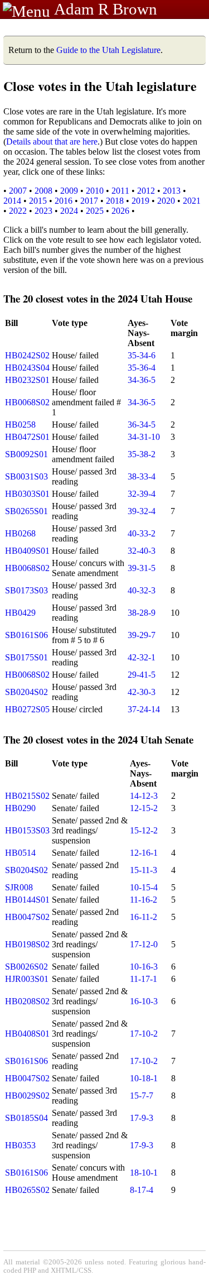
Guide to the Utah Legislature (108, 50)
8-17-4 (141, 1190)
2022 (18, 210)
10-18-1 (144, 1078)
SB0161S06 (26, 635)
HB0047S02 (27, 917)
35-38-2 (141, 454)
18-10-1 (144, 1172)
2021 (192, 200)
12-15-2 (144, 808)
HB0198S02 (27, 944)
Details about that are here (52, 141)
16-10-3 (144, 1001)
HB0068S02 (27, 402)
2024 (69, 210)
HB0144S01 (27, 899)
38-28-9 (141, 612)
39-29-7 (141, 635)
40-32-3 (141, 590)
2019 (140, 200)
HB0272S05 (27, 709)
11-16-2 (143, 899)
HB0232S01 (27, 380)
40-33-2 (141, 533)
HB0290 (20, 808)
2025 (95, 210)
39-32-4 (141, 511)
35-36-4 (141, 367)
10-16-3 (144, 966)
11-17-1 (143, 979)
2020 (166, 200)
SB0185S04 (26, 1118)
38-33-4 (141, 476)
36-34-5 (141, 424)
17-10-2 (144, 1033)
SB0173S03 (26, 590)
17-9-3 (141, 1118)
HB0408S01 (27, 1033)
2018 (115, 200)
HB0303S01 (27, 494)
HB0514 (20, 852)
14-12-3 (144, 796)
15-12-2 (144, 830)
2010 (95, 190)
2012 (146, 190)
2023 (43, 210)
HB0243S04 (27, 367)
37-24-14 (144, 709)
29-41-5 (141, 674)
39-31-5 (141, 568)
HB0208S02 (27, 1001)
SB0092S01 (26, 454)
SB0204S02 (26, 692)
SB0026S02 (26, 966)
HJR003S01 (26, 979)
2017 (89, 200)
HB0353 (20, 1145)
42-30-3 (141, 692)
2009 (69, 190)
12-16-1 (144, 852)
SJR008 (19, 887)
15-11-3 (143, 870)
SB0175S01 (26, 657)
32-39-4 (141, 494)
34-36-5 (141, 380)
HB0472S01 (27, 437)
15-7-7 (141, 1095)
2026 (120, 210)
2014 (12, 200)
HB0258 (20, 424)
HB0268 (20, 533)
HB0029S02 (27, 1095)
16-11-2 (143, 917)
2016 (63, 200)
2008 (43, 190)
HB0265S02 (27, 1190)
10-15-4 (144, 887)
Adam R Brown (105, 9)
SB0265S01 (26, 511)
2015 (38, 200)
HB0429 (20, 612)
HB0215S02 (27, 796)
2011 (120, 190)
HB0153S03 (27, 830)
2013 (172, 190)
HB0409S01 (27, 550)
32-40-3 (141, 550)
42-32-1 (141, 657)
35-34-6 (141, 355)
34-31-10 (144, 437)
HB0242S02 (27, 355)
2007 (18, 190)
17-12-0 (144, 944)
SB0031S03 (26, 476)
